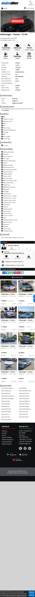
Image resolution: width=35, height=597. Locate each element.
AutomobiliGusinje (24, 396)
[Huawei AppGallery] (17, 460)
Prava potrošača (7, 442)
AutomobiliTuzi (5, 414)
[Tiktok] (29, 448)
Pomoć (4, 435)
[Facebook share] (4, 272)
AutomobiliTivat (23, 412)
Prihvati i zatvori (31, 593)
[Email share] (18, 272)
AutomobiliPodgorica (24, 409)
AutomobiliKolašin (24, 398)
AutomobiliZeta (5, 417)
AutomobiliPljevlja (24, 406)
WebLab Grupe (23, 471)
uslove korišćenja (11, 595)
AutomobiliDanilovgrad (7, 396)
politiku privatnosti (21, 595)
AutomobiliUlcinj (23, 414)
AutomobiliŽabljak (6, 419)
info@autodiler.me (24, 443)
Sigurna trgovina (7, 444)
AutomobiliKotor (5, 401)
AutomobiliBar (23, 388)
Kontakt (4, 433)
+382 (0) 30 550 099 (25, 441)
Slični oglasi (18, 277)
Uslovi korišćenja (7, 437)
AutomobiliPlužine (6, 409)
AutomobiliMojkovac (24, 401)
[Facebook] (20, 448)
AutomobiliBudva (6, 393)
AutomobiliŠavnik (24, 417)
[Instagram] (25, 448)
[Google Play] (11, 455)
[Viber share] (15, 272)
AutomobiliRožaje (6, 412)
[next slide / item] (33, 21)
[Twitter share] (7, 272)
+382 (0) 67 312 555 (25, 439)
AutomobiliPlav (5, 406)
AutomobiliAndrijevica (7, 388)
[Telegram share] (22, 272)
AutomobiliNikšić (5, 404)
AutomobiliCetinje (24, 393)
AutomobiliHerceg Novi (7, 398)
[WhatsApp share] (11, 272)
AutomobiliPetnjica (24, 404)
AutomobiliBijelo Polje (25, 391)
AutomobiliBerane (6, 391)
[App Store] (24, 455)
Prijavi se (4, 431)
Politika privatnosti (7, 439)
